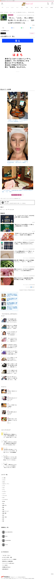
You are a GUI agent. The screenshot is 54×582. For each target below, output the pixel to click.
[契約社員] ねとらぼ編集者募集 (7, 561)
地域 (27, 7)
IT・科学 (3, 477)
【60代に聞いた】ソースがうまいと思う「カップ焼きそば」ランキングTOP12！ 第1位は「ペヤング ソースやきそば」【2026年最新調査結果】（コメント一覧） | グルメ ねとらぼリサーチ (10, 460)
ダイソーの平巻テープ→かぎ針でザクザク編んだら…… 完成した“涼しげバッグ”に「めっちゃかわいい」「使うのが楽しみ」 (12, 360)
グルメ (22, 7)
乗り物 (3, 501)
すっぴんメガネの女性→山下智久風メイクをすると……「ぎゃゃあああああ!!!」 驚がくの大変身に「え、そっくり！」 (12, 334)
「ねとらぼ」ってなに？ (5, 555)
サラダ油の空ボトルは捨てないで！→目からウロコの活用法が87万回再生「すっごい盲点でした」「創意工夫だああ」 (12, 347)
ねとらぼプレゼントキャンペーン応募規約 (8, 559)
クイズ (17, 7)
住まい (32, 7)
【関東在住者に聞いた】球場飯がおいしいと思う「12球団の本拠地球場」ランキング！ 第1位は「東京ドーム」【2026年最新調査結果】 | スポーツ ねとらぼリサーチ (10, 437)
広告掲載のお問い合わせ (5, 567)
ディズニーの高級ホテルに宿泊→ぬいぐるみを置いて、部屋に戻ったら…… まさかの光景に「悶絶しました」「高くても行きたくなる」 (12, 373)
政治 (3, 515)
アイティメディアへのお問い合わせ (7, 563)
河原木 (34, 25)
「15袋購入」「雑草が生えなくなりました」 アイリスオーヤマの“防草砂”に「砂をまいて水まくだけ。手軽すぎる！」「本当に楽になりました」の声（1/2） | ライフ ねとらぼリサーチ (10, 467)
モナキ (7, 544)
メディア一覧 (3, 578)
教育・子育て (4, 517)
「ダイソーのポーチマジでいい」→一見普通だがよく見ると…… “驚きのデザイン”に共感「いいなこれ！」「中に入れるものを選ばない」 (12, 341)
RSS (24, 578)
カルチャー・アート (5, 483)
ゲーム (3, 489)
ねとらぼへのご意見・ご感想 (6, 557)
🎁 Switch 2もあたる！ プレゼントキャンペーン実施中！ (7, 0)
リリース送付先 (4, 565)
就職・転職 (4, 513)
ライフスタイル (5, 499)
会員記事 (51, 7)
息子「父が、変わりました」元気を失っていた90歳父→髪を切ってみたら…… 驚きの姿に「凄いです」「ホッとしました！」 (12, 379)
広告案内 (10, 578)
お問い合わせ (14, 578)
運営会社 (26, 578)
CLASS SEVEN (8, 540)
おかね (3, 481)
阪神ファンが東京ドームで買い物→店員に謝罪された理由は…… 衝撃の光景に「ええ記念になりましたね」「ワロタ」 (12, 367)
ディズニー (4, 491)
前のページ (14, 194)
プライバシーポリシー (19, 578)
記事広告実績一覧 (4, 569)
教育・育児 (37, 7)
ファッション (4, 495)
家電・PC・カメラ (5, 511)
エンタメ (12, 7)
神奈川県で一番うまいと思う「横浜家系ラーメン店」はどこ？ (12, 420)
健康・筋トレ (4, 505)
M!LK (6, 536)
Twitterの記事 (11, 209)
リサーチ (46, 7)
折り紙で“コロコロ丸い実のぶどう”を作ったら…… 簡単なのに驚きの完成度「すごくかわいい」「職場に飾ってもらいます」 (12, 354)
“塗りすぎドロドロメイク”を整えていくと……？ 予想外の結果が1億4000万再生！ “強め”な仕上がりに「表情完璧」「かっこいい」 (17, 162)
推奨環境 (33, 578)
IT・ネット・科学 (4, 209)
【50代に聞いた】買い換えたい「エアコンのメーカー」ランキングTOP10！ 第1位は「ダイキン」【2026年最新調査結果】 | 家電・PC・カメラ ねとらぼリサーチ (10, 452)
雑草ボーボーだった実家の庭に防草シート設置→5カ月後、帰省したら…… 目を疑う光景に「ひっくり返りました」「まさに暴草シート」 (12, 328)
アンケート (3, 386)
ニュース (7, 7)
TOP (2, 7)
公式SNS (6, 578)
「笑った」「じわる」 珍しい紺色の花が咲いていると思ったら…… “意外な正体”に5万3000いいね (21, 20)
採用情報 (29, 578)
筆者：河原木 (7, 201)
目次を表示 (32, 33)
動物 (41, 7)
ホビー (3, 497)
